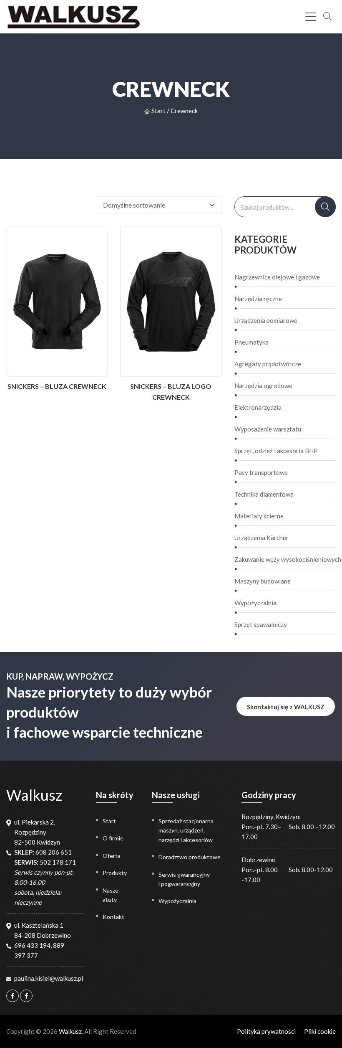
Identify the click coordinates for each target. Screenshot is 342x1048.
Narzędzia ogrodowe (263, 385)
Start (158, 110)
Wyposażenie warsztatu (267, 429)
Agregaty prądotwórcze (267, 364)
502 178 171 (58, 862)
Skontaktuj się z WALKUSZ (285, 707)
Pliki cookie (320, 1031)
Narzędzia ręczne (258, 298)
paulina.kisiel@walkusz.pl (48, 978)
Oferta (112, 855)
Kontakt (113, 916)
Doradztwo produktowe (189, 856)
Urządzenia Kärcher (261, 537)
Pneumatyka (251, 342)
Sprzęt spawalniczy (260, 624)
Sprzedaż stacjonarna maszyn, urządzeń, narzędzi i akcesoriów (186, 830)
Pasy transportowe (261, 472)
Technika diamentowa (264, 494)
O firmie (113, 838)
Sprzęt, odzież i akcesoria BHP (276, 450)
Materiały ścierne (259, 516)
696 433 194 (32, 945)
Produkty (115, 872)
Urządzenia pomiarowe (265, 320)
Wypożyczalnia (255, 602)
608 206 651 (53, 852)
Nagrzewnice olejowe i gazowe (277, 277)
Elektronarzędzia (258, 407)
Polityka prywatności (266, 1031)
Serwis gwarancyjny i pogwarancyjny (184, 879)
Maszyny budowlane (262, 581)
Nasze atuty (110, 895)
